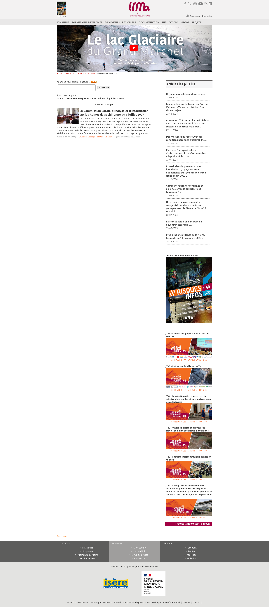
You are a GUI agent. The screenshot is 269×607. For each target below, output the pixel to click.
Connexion (195, 16)
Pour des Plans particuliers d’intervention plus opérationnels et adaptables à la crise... (186, 153)
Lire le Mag (61, 16)
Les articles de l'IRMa (86, 73)
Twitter (191, 551)
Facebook (191, 547)
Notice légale (136, 602)
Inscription (207, 16)
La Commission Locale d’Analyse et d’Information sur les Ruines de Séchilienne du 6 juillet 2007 (114, 112)
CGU (147, 602)
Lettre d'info (139, 551)
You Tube (191, 554)
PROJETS (196, 22)
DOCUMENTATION (149, 22)
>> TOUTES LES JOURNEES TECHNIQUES (192, 524)
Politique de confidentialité (166, 602)
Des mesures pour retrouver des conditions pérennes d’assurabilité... (186, 138)
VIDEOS (185, 22)
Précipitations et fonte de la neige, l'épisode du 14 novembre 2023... (185, 236)
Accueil (60, 73)
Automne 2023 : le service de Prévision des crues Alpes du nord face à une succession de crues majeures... (188, 123)
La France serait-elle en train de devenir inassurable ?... (184, 223)
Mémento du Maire (87, 554)
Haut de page (62, 536)
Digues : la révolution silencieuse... (185, 93)
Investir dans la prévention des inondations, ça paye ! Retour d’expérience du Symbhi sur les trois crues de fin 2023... (186, 171)
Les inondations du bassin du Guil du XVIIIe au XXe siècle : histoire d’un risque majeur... (187, 107)
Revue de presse (139, 554)
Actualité (70, 73)
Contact (197, 602)
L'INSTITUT (63, 22)
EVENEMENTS (112, 22)
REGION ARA (129, 22)
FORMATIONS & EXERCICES (87, 22)
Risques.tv (87, 551)
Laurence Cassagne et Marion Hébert (95, 136)
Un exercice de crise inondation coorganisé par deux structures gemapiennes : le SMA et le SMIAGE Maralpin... (186, 206)
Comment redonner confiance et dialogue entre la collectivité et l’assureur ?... (184, 188)
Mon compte (139, 547)
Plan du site (120, 602)
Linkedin (191, 558)
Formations (139, 558)
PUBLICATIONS (170, 22)
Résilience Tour (87, 558)
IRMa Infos (87, 547)
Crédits (186, 602)
